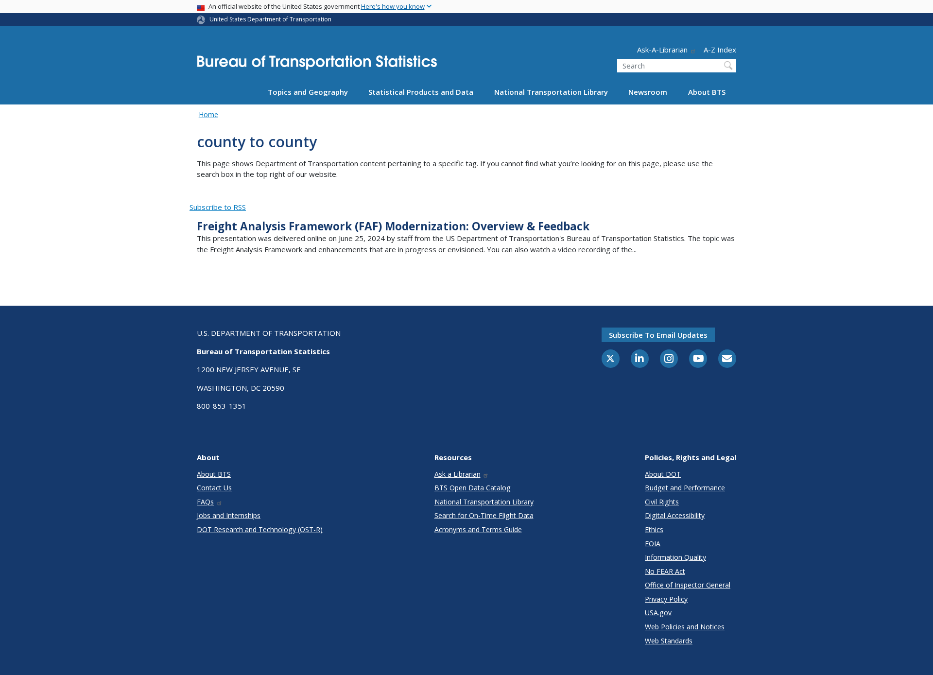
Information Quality (675, 557)
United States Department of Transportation (270, 19)
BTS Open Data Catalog (472, 487)
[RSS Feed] (195, 196)
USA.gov (658, 612)
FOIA (652, 543)
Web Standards (668, 640)
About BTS (707, 92)
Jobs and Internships (228, 515)
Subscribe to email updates (658, 335)
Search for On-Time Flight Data (484, 515)
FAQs (205, 501)
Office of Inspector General (687, 584)
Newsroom (647, 92)
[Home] (317, 65)
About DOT (663, 474)
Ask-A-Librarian (662, 49)
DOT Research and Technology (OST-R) (260, 529)
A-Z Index (720, 49)
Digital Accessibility (675, 515)
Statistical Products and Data (420, 92)
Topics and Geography (308, 92)
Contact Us (214, 487)
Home (208, 114)
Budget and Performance (685, 487)
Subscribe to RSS (218, 207)
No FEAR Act (665, 571)
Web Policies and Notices (685, 626)
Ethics (654, 529)
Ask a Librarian (457, 474)
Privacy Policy (666, 599)
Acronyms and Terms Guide (478, 529)
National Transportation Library (551, 92)
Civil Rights (662, 501)
